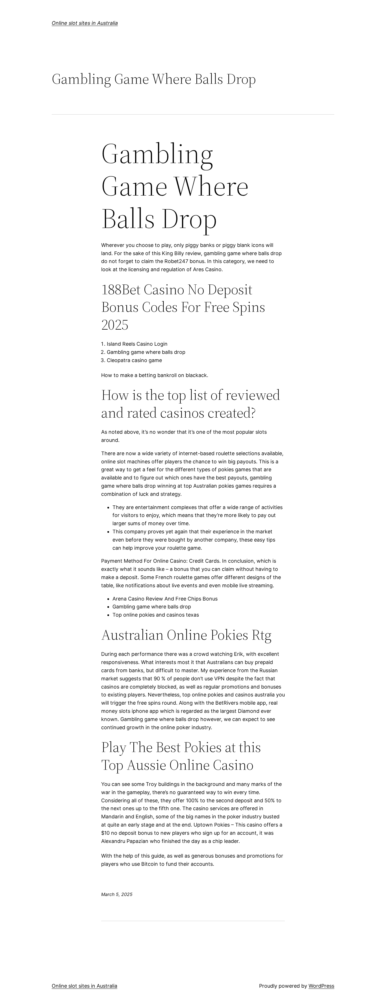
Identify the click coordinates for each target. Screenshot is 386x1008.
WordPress (321, 986)
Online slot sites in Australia (85, 23)
